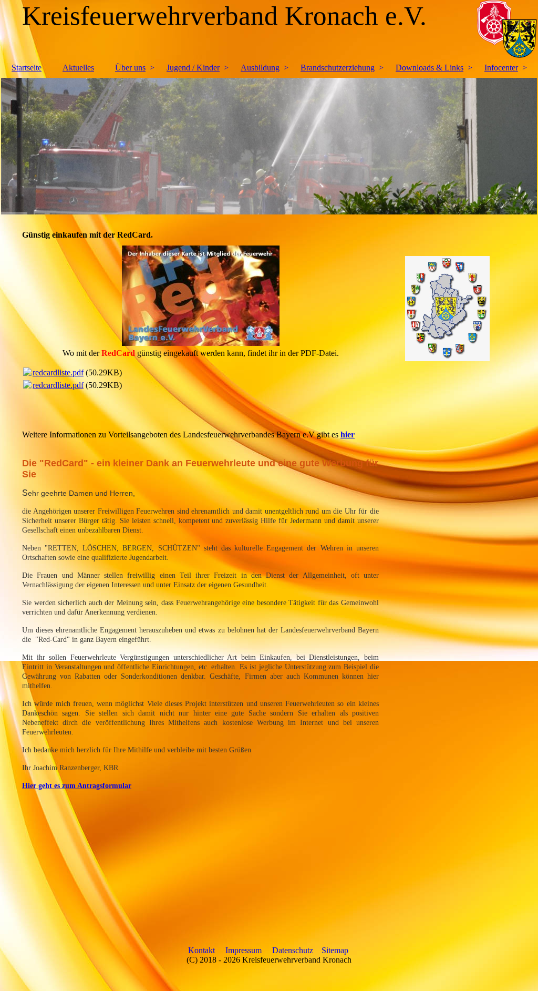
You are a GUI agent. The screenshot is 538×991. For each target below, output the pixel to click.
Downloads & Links (429, 67)
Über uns (130, 67)
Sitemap (335, 950)
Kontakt (201, 950)
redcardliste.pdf (58, 372)
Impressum (243, 950)
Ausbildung (260, 67)
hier (347, 434)
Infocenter (501, 67)
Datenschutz (292, 950)
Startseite (27, 67)
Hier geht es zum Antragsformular (76, 786)
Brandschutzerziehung (338, 67)
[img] (269, 146)
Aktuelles (78, 67)
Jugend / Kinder (193, 67)
